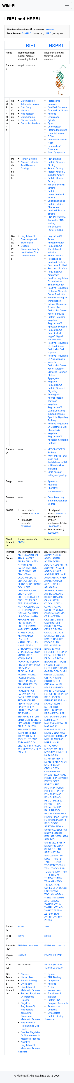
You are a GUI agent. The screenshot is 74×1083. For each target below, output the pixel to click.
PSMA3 (48, 794)
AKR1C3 (22, 555)
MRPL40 (58, 739)
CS (54, 632)
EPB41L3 (49, 658)
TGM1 (47, 868)
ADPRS (64, 564)
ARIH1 (59, 590)
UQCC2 (63, 887)
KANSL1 (48, 703)
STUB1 (56, 852)
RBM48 (57, 813)
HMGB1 (34, 616)
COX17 (21, 587)
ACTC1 (48, 558)
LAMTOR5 (23, 639)
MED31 (55, 732)
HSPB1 (56, 45)
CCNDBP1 (49, 610)
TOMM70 (49, 871)
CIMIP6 (59, 619)
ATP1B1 (22, 564)
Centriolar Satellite (30, 123)
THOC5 (55, 868)
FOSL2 (34, 603)
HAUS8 (58, 684)
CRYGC (48, 632)
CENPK (61, 613)
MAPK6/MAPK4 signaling (56, 467)
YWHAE (58, 904)
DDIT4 (30, 597)
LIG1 (46, 716)
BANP (30, 564)
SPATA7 (58, 845)
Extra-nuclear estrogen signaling (57, 473)
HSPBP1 (30, 622)
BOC (34, 568)
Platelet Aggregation (54, 376)
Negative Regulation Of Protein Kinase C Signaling (56, 386)
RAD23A (56, 807)
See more (22, 1051)
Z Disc (51, 136)
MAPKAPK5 (50, 729)
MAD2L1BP (24, 642)
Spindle (51, 120)
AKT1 (58, 574)
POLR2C (32, 674)
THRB (28, 732)
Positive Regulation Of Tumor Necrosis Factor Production (58, 291)
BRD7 (21, 571)
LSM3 (47, 719)
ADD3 (56, 564)
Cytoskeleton (54, 126)
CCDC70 (58, 603)
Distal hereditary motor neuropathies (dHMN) (58, 500)
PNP (31, 671)
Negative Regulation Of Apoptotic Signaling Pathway (58, 438)
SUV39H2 (23, 729)
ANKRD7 (49, 580)
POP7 (56, 781)
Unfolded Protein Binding (56, 212)
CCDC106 (23, 577)
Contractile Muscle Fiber (57, 141)
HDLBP (48, 687)
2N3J (47, 964)
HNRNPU (49, 690)
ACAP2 (48, 555)
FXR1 (21, 606)
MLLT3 (34, 642)
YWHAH (48, 907)
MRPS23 (49, 742)
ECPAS (48, 642)
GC (37, 606)
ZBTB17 (58, 910)
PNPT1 (48, 781)
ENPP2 (63, 652)
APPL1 (56, 584)
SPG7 (31, 723)
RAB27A (22, 694)
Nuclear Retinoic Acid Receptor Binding (29, 165)
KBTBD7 (35, 629)
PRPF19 (48, 791)
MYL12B (58, 748)
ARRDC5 (49, 593)
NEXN (47, 761)
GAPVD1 (62, 668)
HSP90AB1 (61, 690)
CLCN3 (48, 622)
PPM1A (48, 787)
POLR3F (22, 677)
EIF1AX (48, 645)
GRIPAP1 (49, 677)
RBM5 (28, 697)
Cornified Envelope (57, 107)
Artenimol (52, 484)
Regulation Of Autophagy (55, 273)
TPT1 (47, 875)
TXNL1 (57, 884)
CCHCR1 (49, 606)
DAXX (47, 635)
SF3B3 (48, 829)
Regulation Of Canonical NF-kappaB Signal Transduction (55, 334)
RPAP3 (48, 816)
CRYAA (58, 626)
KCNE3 (21, 632)
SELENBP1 (24, 713)
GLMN (63, 671)
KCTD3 (48, 706)
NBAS (54, 755)
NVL (58, 765)
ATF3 (35, 561)
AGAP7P (49, 574)
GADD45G (29, 606)
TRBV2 (21, 736)
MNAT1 (21, 645)
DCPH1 (55, 635)
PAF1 (57, 771)
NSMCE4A (50, 765)
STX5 (38, 723)
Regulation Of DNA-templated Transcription (29, 239)
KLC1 (55, 706)
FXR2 (54, 668)
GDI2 (56, 671)
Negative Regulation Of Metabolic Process (30, 1045)
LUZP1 (54, 719)
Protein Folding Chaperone (55, 205)
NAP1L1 (62, 752)
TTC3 (59, 881)
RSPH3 (64, 816)
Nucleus (25, 110)
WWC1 (29, 748)
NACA (29, 652)
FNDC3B (49, 664)
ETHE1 (28, 600)
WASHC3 (49, 894)
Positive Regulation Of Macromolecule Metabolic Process (31, 1035)
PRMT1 (33, 684)
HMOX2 (22, 619)
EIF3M (47, 648)
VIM (29, 745)
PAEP (29, 658)
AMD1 (47, 577)
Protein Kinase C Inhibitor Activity (56, 173)
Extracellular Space (58, 110)
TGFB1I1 (60, 865)
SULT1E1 (22, 726)
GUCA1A (49, 684)
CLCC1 (21, 542)
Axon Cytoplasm (56, 152)
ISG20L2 (62, 700)
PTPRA (57, 803)
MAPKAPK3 (50, 726)
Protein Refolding (56, 317)
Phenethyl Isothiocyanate (55, 489)
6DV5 (54, 967)
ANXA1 (21, 558)
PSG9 (21, 687)
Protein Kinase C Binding (56, 163)
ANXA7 (30, 558)
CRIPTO (22, 597)
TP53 (64, 871)
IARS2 (64, 694)
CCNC (57, 606)
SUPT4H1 (33, 726)
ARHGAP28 (50, 587)
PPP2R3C (58, 787)
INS (55, 700)
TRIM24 (55, 875)
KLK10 (21, 635)
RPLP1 (30, 706)
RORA (29, 703)
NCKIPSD (49, 758)
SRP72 (48, 852)
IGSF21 (56, 697)
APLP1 (21, 561)
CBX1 (21, 574)
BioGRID (26, 33)
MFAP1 (64, 732)
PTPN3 (48, 803)
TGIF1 (21, 732)
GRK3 (58, 677)
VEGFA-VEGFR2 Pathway (56, 450)
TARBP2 (56, 858)
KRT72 (55, 713)
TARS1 (48, 862)
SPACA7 (49, 845)
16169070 (49, 29)
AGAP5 (57, 571)
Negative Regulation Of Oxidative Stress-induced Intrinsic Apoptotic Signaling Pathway (58, 412)
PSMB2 (48, 797)
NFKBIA (56, 761)
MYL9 (47, 752)
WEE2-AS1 (50, 897)
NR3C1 (21, 655)
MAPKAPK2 (60, 723)
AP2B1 (48, 584)
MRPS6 (22, 652)
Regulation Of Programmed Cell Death (30, 1026)
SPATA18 (22, 723)
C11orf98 (58, 597)
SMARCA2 (50, 836)
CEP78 (48, 616)
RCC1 (35, 697)
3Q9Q (60, 964)
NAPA (47, 755)
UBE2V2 (31, 742)
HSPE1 (21, 626)
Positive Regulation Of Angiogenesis (58, 357)
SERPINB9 (23, 716)
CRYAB (48, 629)
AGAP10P (49, 568)
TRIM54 (48, 878)
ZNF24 (37, 748)
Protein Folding (55, 255)
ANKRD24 (32, 555)
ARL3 (28, 561)
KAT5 (20, 629)
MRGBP (62, 736)
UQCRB (48, 891)
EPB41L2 (60, 655)
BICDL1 (48, 597)
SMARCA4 (62, 836)
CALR (36, 571)
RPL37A (22, 706)
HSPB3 (21, 622)
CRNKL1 (48, 626)
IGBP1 (47, 697)
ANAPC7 (56, 577)
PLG (57, 778)
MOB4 (29, 645)
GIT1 (20, 610)
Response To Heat (57, 265)
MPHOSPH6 (24, 648)
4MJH (47, 967)
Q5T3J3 (22, 955)
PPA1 (58, 784)
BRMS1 (28, 571)
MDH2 (47, 732)
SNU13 (37, 719)
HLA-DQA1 (23, 616)
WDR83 (59, 894)
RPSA (56, 816)
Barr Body (26, 107)
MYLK (54, 752)
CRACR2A (23, 590)
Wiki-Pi (8, 5)
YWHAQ (58, 907)
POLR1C (22, 674)
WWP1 (60, 897)
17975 (21, 936)
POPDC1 (49, 784)
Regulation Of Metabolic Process (30, 988)
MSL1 (57, 742)
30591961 (26, 526)
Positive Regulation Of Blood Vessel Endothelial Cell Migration (58, 347)
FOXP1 (58, 664)
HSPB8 (56, 694)
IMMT (33, 626)
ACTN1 (56, 558)
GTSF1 (56, 681)
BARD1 (21, 568)
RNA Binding (54, 158)
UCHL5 (48, 887)
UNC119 (22, 745)
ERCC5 (59, 658)
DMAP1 (48, 639)
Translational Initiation (54, 995)
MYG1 (55, 745)
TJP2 (62, 868)
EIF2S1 (57, 645)
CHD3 (29, 584)
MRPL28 (48, 739)
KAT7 (27, 629)
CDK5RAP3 (50, 613)
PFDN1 (30, 664)
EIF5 (55, 652)
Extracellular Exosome (54, 147)
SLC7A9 (48, 833)
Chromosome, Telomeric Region (30, 102)
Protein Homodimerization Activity (57, 194)
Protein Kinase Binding (55, 179)
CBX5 (27, 574)
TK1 (34, 732)
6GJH (60, 967)
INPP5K (48, 700)
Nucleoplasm (27, 113)
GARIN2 (48, 671)
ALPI (63, 574)
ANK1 (65, 577)
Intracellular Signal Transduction (57, 299)
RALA (47, 810)
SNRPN (29, 719)
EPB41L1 (49, 655)
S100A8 (29, 710)
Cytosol (52, 123)
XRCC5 (55, 900)
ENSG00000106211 (54, 945)
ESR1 (21, 600)
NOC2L (37, 652)
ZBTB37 (48, 913)
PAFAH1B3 (23, 661)
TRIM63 (57, 878)
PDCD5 (21, 664)
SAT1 (37, 710)
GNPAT (48, 674)
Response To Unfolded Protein (56, 260)
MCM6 (61, 729)
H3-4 (28, 613)
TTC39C (48, 884)
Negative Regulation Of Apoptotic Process (57, 323)
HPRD (48, 33)
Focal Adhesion (56, 133)
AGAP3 (60, 568)
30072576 (61, 513)
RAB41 (48, 807)
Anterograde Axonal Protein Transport (55, 398)
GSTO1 (48, 681)
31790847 (36, 513)
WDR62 (22, 748)
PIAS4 (21, 668)
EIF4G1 (56, 648)
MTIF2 (47, 745)
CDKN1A (22, 580)
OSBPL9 (49, 771)
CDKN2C (32, 580)
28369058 (54, 526)
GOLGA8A (58, 674)
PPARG (31, 677)
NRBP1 (29, 655)
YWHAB (48, 904)
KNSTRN (49, 710)
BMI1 (29, 568)
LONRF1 (54, 716)
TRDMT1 (30, 736)
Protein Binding (29, 158)
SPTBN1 (56, 849)
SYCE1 (48, 858)
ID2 (28, 626)
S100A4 (55, 820)
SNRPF (61, 842)
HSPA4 (48, 694)
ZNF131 (48, 917)
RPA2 (36, 703)
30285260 (53, 532)
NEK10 (59, 758)
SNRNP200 (50, 842)
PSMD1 (48, 800)
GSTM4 (22, 613)
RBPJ (64, 813)
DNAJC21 (58, 639)
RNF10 (21, 703)
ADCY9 (48, 564)
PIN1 (27, 668)
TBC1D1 (56, 862)
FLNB (63, 661)
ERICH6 (48, 661)
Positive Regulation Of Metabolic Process (31, 996)
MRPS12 (36, 648)
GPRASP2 (29, 610)
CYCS (60, 632)
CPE (28, 587)
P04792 (48, 955)
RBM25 (48, 813)
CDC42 (32, 577)
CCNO (59, 610)
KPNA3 (58, 710)
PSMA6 (57, 794)
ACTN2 (48, 561)
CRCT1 (28, 593)
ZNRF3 (48, 920)
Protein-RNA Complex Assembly (58, 1001)
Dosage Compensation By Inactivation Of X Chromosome (30, 250)
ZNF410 (22, 752)
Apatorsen (53, 481)
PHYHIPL (49, 778)
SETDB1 (34, 716)
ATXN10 (58, 593)
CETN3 (21, 584)
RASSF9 (55, 810)
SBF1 (47, 823)
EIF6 (36, 597)
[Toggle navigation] (67, 5)
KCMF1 (58, 703)
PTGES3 (57, 800)
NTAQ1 (21, 658)
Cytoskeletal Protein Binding (55, 1014)
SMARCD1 (50, 839)
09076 (47, 936)
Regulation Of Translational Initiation (55, 249)
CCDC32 (48, 603)
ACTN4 (56, 561)
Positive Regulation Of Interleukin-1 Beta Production (58, 281)
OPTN (56, 768)
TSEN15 (32, 739)
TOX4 (57, 871)
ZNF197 (57, 917)
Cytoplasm (53, 116)
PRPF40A (59, 791)
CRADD (33, 590)
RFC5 (21, 700)
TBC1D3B (49, 865)
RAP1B (31, 694)
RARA (21, 697)
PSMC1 (57, 797)
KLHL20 (30, 632)
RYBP (47, 820)
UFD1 (55, 887)
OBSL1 (48, 768)
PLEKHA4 (23, 671)
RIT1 (34, 700)
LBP (62, 713)
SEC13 (54, 823)
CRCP (21, 593)
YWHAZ (48, 910)
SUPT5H (58, 855)
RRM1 (21, 710)
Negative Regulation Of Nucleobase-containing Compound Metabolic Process (30, 1011)
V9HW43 (57, 955)
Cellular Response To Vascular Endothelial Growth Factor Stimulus (57, 308)
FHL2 (27, 603)
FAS (35, 600)
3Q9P (53, 964)
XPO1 (47, 900)
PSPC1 (30, 690)
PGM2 (62, 774)
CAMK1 (48, 600)
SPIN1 (47, 849)
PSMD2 (22, 690)
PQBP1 (22, 681)
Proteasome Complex (54, 102)
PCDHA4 (34, 661)
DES (62, 635)
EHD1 (56, 642)
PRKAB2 (31, 681)
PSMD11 (29, 687)
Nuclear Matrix (28, 120)
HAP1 (35, 613)
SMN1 (21, 719)
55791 (21, 926)
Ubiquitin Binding (56, 200)
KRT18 (48, 713)
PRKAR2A (23, 684)
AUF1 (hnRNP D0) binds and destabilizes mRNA (58, 459)
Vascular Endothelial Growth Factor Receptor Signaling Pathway (57, 366)
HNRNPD (58, 687)
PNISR (64, 778)
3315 (46, 926)
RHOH (27, 700)
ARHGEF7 (49, 590)
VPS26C (36, 745)
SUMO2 (48, 855)
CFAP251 (49, 619)
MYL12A (48, 748)
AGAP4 (48, 571)
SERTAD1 (49, 826)
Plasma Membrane (57, 129)
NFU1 (64, 761)
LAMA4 (29, 635)
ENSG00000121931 (28, 945)
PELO (56, 774)
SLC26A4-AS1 (59, 829)
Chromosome (28, 116)
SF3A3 (59, 826)
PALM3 (48, 774)
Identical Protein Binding (56, 186)
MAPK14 (49, 723)
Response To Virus (57, 268)
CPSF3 (56, 622)
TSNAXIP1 (50, 881)
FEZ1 (20, 603)
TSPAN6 (22, 742)
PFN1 (37, 664)
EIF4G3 (48, 652)
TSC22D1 (23, 739)
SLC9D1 (58, 833)
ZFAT (56, 913)
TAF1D (32, 729)
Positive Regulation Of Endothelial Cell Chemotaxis (58, 427)
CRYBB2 (57, 629)
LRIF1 (29, 45)
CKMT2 (37, 584)
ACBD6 (57, 555)
